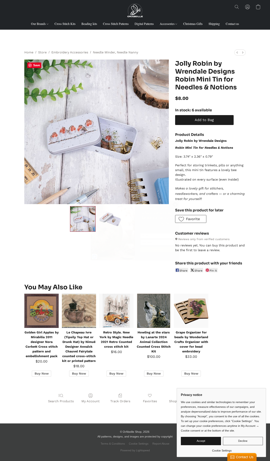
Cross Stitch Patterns (116, 24)
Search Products (61, 401)
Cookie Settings (138, 443)
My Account (90, 401)
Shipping (214, 24)
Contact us (232, 24)
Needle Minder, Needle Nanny (115, 52)
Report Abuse (160, 443)
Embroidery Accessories (69, 52)
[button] (135, 11)
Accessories (167, 24)
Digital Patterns (144, 24)
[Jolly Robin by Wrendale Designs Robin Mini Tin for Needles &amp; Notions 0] (83, 219)
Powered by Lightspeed (135, 450)
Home (28, 52)
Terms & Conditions (113, 443)
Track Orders (120, 401)
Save (36, 65)
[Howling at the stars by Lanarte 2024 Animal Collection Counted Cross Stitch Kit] (154, 311)
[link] (222, 449)
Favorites (150, 401)
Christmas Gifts (193, 24)
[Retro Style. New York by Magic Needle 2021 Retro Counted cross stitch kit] (116, 311)
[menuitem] (237, 52)
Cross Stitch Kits (65, 24)
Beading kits (89, 24)
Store (42, 52)
